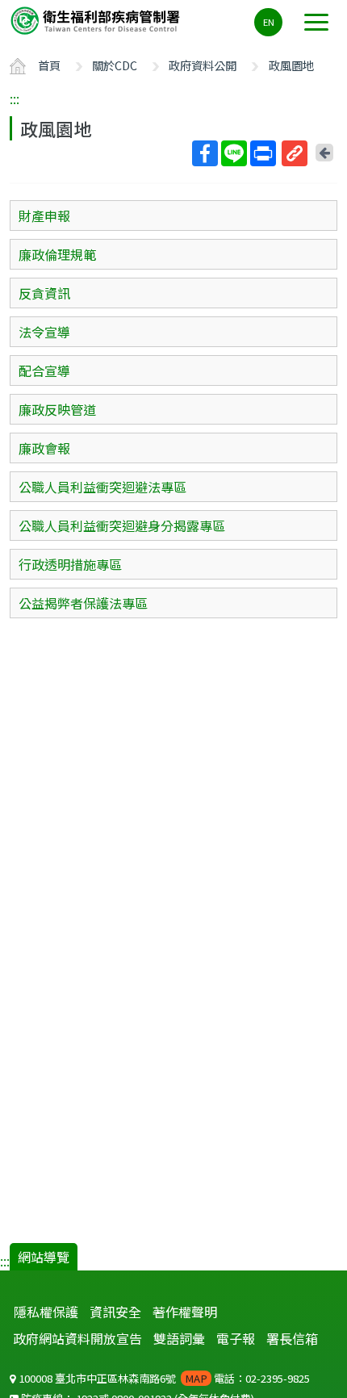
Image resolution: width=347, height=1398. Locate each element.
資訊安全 (115, 1311)
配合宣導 (44, 370)
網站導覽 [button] (43, 1256)
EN (268, 21)
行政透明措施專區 (70, 564)
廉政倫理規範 (57, 254)
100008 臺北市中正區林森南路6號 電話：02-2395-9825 (163, 1378)
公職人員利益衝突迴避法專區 (102, 486)
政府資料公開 (202, 65)
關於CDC (114, 65)
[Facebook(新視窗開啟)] (204, 153)
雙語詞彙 (179, 1338)
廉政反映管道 (57, 409)
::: (14, 98)
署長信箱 (292, 1338)
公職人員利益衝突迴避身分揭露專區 (122, 525)
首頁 (49, 65)
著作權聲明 (185, 1311)
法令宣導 (44, 331)
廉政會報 (44, 448)
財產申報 (44, 215)
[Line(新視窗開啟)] (234, 153)
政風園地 (291, 65)
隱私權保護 (46, 1311)
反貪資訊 (44, 293)
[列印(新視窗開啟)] (263, 153)
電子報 (235, 1338)
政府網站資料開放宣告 (77, 1338)
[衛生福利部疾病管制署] (97, 20)
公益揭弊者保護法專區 (83, 603)
